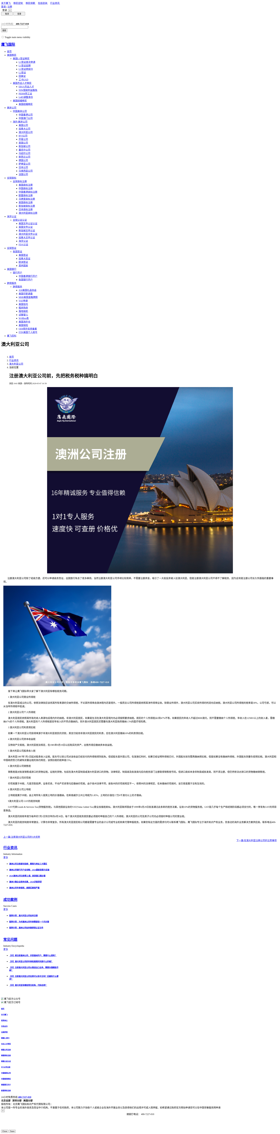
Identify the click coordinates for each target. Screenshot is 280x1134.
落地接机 (23, 311)
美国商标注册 (26, 185)
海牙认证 (11, 216)
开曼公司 (23, 139)
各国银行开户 (26, 279)
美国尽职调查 (26, 293)
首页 (9, 51)
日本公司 (23, 167)
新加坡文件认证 (27, 230)
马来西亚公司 (26, 171)
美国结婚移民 (20, 100)
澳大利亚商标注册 (28, 213)
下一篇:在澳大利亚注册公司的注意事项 (256, 840)
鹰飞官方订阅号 (12, 1002)
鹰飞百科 (11, 336)
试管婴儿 (23, 315)
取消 (7, 14)
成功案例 (10, 899)
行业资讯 (55, 3)
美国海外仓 (24, 322)
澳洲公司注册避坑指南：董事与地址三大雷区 (28, 864)
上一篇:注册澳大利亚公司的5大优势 (21, 837)
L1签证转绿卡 (26, 69)
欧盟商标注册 (26, 195)
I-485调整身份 (26, 97)
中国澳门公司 (26, 118)
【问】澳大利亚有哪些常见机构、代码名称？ (28, 985)
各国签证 (17, 251)
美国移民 (11, 55)
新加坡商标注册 (27, 206)
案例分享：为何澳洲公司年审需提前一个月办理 (29, 922)
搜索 (4, 30)
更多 (5, 857)
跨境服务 (11, 283)
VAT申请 (23, 300)
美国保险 (23, 325)
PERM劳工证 (25, 93)
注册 (9, 6)
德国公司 (23, 160)
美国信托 (23, 304)
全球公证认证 (20, 220)
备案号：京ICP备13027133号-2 (67, 1104)
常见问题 (10, 939)
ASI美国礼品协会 (27, 290)
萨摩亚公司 (24, 164)
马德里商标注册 (27, 199)
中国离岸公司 (20, 111)
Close (4, 1131)
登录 (3, 6)
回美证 (22, 76)
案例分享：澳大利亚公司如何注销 (23, 916)
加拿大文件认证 (27, 237)
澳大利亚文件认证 (28, 234)
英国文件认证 (26, 227)
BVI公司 (23, 136)
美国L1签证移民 (21, 58)
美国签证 (23, 255)
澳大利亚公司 (26, 132)
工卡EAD (23, 79)
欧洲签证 (23, 262)
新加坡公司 (24, 146)
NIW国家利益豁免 (28, 90)
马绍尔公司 (24, 153)
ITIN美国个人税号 (28, 332)
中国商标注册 (26, 188)
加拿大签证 (24, 258)
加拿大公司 (24, 129)
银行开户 (17, 272)
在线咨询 (43, 3)
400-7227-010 (24, 1097)
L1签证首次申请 (27, 62)
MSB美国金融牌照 (28, 297)
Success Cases (10, 906)
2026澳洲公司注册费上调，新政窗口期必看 (27, 876)
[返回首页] (3, 19)
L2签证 (22, 72)
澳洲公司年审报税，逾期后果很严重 (24, 888)
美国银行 (11, 269)
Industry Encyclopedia (14, 946)
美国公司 (23, 125)
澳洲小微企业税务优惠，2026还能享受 (25, 882)
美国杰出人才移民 (22, 83)
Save (12, 1131)
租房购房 (23, 307)
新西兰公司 (24, 157)
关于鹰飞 (6, 3)
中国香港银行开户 (28, 276)
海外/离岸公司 (20, 121)
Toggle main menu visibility (17, 37)
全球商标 (11, 178)
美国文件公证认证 (28, 223)
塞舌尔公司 (24, 150)
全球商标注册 (20, 181)
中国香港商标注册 (28, 192)
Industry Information (13, 854)
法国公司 (23, 174)
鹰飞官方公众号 (12, 999)
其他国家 (23, 265)
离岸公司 (11, 107)
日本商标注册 (26, 209)
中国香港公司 (26, 114)
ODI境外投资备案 (28, 329)
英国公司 (23, 143)
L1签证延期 (25, 65)
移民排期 (31, 3)
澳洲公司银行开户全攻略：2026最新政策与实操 (29, 870)
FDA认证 (23, 244)
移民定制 (18, 3)
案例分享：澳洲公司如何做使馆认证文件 (26, 928)
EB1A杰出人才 (26, 86)
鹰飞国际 (8, 44)
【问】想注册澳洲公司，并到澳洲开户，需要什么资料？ (33, 955)
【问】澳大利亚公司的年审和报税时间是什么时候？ (31, 961)
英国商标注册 (26, 202)
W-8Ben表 (24, 318)
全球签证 (11, 248)
